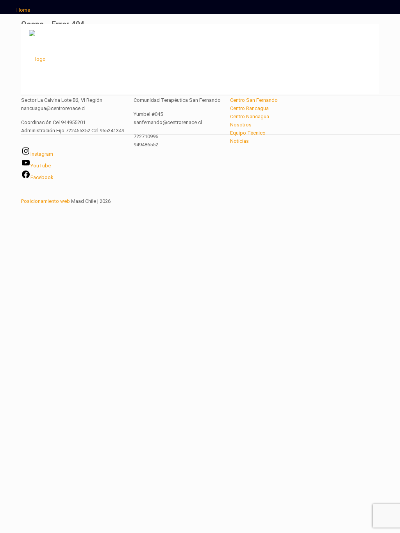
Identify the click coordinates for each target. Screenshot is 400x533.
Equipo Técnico (248, 133)
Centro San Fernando (254, 100)
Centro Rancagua (249, 108)
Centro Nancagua (249, 116)
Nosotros (241, 125)
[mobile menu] (366, 59)
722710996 (146, 136)
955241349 (112, 130)
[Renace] (37, 59)
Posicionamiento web (45, 201)
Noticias (239, 141)
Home (23, 10)
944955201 (73, 122)
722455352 (78, 130)
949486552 (146, 144)
